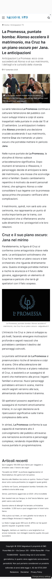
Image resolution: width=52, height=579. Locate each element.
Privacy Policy (36, 572)
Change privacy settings (41, 576)
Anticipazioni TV (17, 25)
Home (6, 25)
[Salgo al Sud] (17, 17)
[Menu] (3, 18)
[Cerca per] (48, 18)
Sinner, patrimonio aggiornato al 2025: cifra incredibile (24, 494)
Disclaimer (25, 572)
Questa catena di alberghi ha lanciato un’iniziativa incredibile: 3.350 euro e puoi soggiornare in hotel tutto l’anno (25, 508)
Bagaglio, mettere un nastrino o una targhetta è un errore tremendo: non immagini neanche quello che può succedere (25, 533)
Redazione (14, 572)
